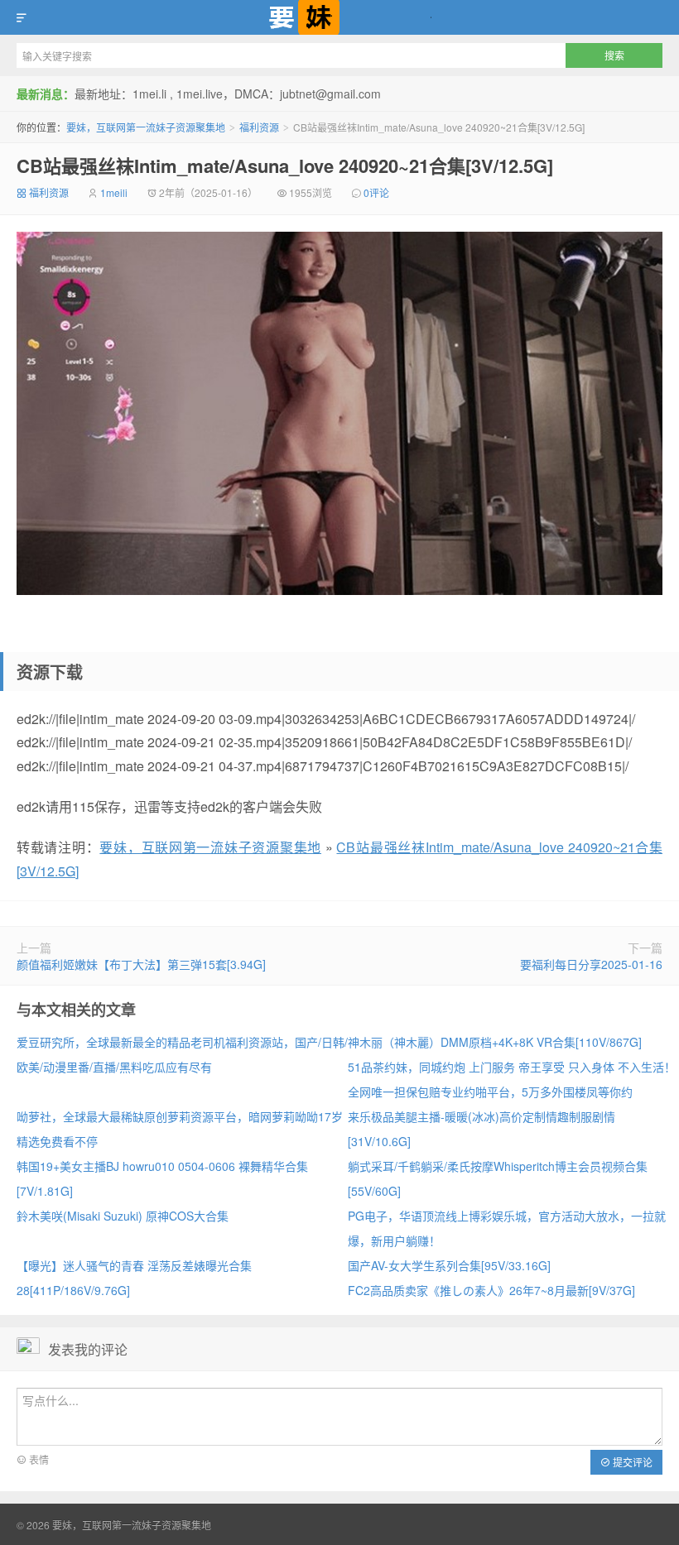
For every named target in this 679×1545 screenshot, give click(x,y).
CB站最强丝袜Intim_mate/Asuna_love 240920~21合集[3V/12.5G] (285, 165)
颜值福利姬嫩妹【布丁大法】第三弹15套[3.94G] (141, 964)
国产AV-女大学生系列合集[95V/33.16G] (449, 1265)
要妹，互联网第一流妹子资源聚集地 (339, 17)
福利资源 (259, 127)
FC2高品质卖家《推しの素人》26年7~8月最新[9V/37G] (491, 1290)
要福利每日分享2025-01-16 (591, 964)
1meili (114, 192)
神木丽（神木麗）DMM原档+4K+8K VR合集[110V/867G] (495, 1042)
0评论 (376, 192)
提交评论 (631, 1462)
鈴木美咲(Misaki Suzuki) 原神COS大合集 (123, 1215)
